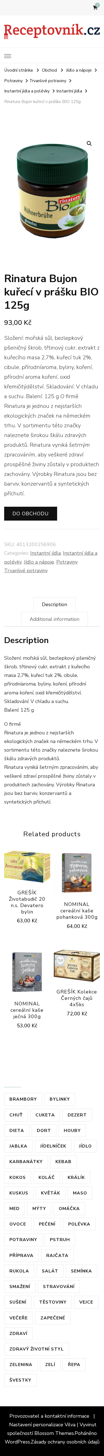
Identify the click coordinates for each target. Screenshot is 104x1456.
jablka (18, 1146)
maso (80, 1193)
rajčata (57, 1255)
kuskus (18, 1193)
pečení (47, 1224)
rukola (19, 1271)
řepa (74, 1364)
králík (76, 1177)
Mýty (39, 1208)
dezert (77, 1115)
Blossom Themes (54, 1433)
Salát (50, 1271)
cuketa (45, 1115)
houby (72, 1130)
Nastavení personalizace (36, 1424)
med (14, 1208)
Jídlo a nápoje (39, 562)
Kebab (63, 1161)
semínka (81, 1271)
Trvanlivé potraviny (26, 570)
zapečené (52, 1318)
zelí (50, 1364)
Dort (44, 1130)
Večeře (18, 1318)
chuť (16, 1115)
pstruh (60, 1239)
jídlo (85, 1146)
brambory (23, 1099)
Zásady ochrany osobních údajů (65, 1442)
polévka (79, 1224)
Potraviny (66, 562)
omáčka (69, 1208)
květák (50, 1193)
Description (54, 604)
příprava (21, 1255)
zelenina (20, 1364)
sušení (17, 1302)
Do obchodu (30, 513)
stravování (59, 1286)
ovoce (17, 1224)
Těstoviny (53, 1302)
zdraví (18, 1333)
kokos (17, 1177)
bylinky (60, 1099)
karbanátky (26, 1161)
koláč (47, 1177)
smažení (19, 1286)
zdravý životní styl (36, 1349)
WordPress (17, 1442)
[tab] (54, 604)
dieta (16, 1130)
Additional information (54, 619)
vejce (86, 1302)
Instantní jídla (45, 553)
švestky (20, 1380)
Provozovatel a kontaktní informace (50, 1416)
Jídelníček (53, 1146)
